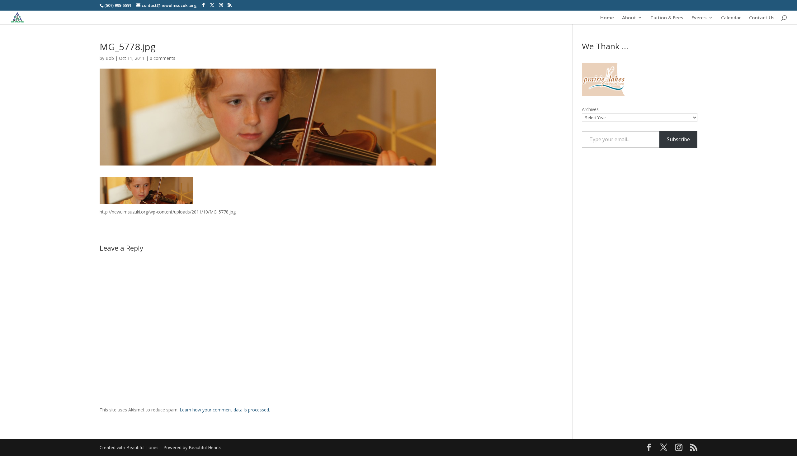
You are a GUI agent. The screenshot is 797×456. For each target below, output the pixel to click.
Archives (590, 109)
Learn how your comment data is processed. (225, 410)
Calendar (731, 18)
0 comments (162, 58)
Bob (110, 58)
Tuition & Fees (666, 18)
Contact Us (762, 18)
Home (607, 18)
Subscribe (678, 139)
